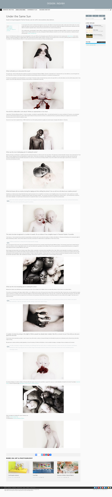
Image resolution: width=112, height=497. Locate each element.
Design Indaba (100, 489)
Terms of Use (32, 487)
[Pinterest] (44, 455)
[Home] (56, 3)
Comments (8, 30)
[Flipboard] (48, 455)
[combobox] (102, 10)
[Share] (50, 455)
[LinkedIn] (46, 455)
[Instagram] (100, 487)
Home (1, 10)
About (5, 487)
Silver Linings (95, 30)
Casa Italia (35, 475)
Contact (9, 487)
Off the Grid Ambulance (97, 34)
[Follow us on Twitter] (89, 16)
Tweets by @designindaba (90, 44)
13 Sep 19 (10, 25)
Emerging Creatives (8, 9)
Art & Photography (10, 28)
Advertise (14, 487)
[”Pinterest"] (102, 16)
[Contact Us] (110, 487)
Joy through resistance (13, 475)
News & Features (20, 9)
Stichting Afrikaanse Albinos (18, 418)
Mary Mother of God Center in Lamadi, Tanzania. (29, 383)
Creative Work (9, 29)
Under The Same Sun (32, 33)
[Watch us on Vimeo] (104, 487)
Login (24, 487)
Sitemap (27, 487)
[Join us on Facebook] (95, 16)
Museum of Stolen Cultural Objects (65, 475)
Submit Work (19, 487)
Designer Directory (44, 9)
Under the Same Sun (14, 416)
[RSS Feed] (108, 487)
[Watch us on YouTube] (102, 487)
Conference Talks (32, 9)
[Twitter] (42, 455)
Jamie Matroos (10, 27)
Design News (14, 29)
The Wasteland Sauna (97, 25)
